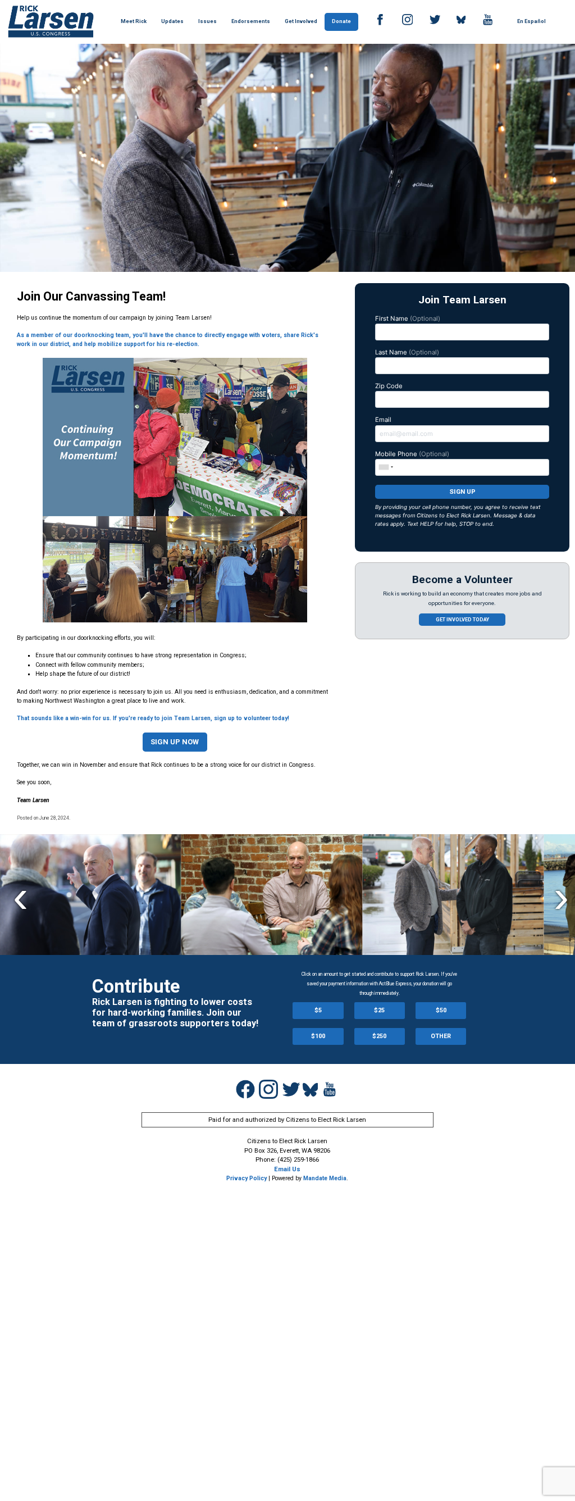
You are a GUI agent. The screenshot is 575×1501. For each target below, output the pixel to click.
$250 (379, 1036)
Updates (172, 21)
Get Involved (301, 21)
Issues (207, 21)
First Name (407, 318)
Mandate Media (324, 1178)
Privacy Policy (246, 1178)
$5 (318, 1010)
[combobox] (386, 467)
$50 (441, 1010)
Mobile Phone (412, 454)
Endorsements (250, 21)
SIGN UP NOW (174, 742)
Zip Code (389, 386)
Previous (20, 895)
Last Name (407, 352)
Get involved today (462, 619)
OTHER (441, 1036)
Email (383, 420)
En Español (531, 21)
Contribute (136, 986)
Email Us (287, 1169)
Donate (341, 21)
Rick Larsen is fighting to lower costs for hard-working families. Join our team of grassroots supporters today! (175, 1012)
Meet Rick (134, 21)
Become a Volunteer (462, 579)
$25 (379, 1010)
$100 (318, 1036)
